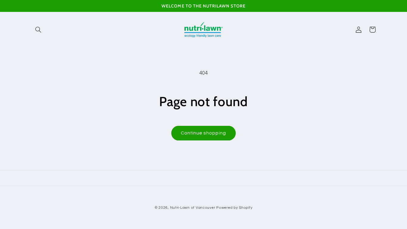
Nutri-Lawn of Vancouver (192, 207)
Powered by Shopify (234, 207)
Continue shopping (203, 133)
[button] (38, 29)
